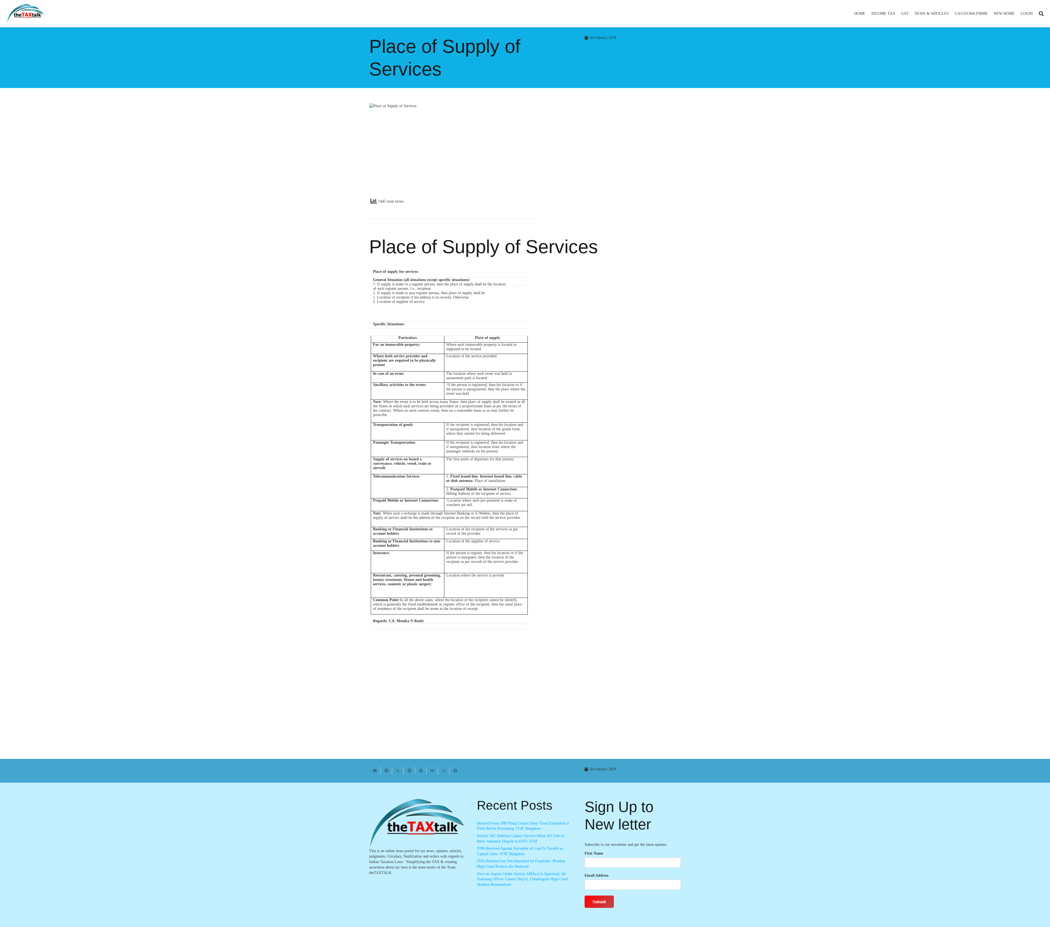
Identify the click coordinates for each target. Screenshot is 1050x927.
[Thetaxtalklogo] (26, 13)
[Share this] (386, 770)
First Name (594, 853)
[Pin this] (421, 770)
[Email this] (375, 770)
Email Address (596, 875)
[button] (897, 13)
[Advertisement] (606, 152)
